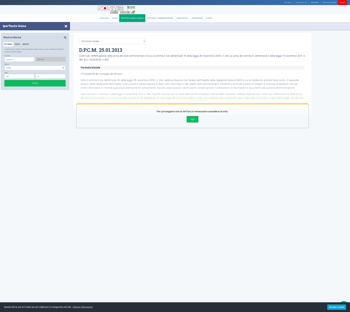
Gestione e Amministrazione (160, 18)
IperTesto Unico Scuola (132, 18)
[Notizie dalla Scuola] (116, 10)
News (114, 18)
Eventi (209, 18)
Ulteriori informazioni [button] (83, 307)
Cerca (35, 83)
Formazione (197, 18)
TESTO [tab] (17, 44)
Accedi (342, 2)
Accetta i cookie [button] (336, 307)
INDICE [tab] (25, 44)
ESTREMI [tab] (8, 44)
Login (192, 119)
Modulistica (182, 18)
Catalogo (104, 18)
